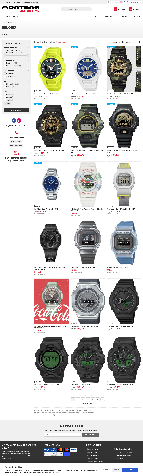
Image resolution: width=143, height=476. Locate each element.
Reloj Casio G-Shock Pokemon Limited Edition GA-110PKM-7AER (87, 210)
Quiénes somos (92, 452)
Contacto (119, 458)
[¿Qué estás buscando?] (76, 9)
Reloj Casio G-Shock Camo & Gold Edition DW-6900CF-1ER (122, 151)
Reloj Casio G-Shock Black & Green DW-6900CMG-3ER (87, 151)
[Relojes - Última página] (102, 399)
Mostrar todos (61, 42)
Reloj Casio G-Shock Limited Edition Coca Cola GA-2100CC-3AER (51, 327)
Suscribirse (90, 435)
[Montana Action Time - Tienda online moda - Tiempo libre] (20, 9)
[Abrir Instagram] (121, 2)
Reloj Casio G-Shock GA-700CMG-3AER (120, 94)
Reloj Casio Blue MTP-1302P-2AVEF (46, 209)
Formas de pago (93, 455)
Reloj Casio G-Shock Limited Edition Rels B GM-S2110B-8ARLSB (49, 268)
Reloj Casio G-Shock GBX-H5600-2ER (119, 267)
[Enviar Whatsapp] (127, 2)
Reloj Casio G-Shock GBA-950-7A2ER (83, 94)
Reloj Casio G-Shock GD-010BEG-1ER (46, 385)
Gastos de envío (93, 458)
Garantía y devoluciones (95, 462)
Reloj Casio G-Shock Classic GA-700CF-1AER (49, 150)
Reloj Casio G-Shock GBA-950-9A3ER (46, 94)
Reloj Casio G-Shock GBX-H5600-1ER (83, 267)
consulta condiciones (16, 164)
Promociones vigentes (124, 452)
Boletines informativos (124, 449)
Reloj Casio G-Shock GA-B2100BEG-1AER (120, 326)
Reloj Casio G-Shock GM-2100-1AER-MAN (84, 326)
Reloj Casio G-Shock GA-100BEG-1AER (120, 385)
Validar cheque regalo (123, 455)
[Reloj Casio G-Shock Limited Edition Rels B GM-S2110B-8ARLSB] (51, 243)
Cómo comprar (92, 449)
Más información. (54, 472)
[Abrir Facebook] (124, 2)
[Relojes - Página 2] (98, 399)
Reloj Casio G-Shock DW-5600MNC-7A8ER (121, 209)
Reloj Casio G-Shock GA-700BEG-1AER (83, 385)
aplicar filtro (17, 110)
